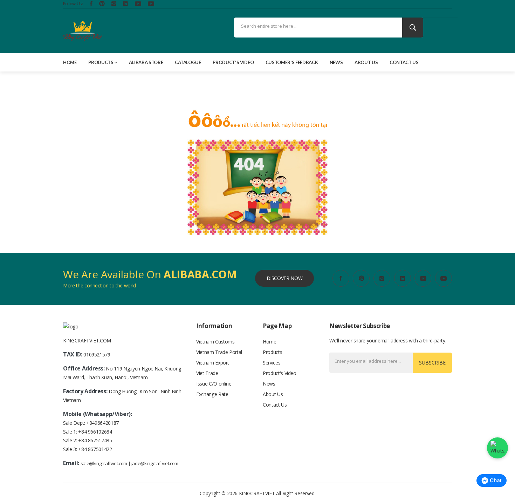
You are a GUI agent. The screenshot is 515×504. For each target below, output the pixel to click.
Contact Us (404, 62)
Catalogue (188, 62)
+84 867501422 (95, 449)
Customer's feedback (292, 62)
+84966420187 (102, 423)
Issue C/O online (213, 383)
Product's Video (233, 62)
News (336, 62)
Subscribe (432, 362)
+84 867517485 (95, 440)
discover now (285, 278)
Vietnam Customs (215, 341)
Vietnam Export (212, 362)
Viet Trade (207, 373)
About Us (366, 62)
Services (271, 362)
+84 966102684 (95, 431)
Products (100, 62)
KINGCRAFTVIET (257, 493)
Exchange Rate (212, 394)
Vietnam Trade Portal (219, 352)
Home (70, 62)
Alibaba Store (146, 62)
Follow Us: (73, 3)
